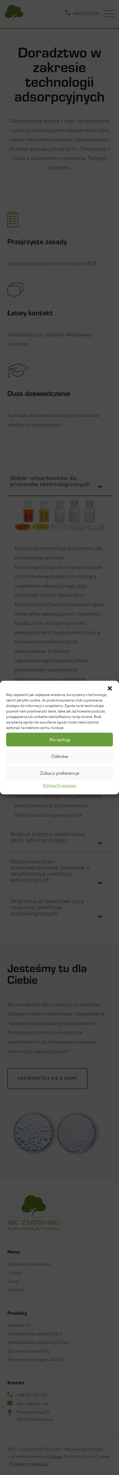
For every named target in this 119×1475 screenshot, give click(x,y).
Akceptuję (59, 739)
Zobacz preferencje (59, 773)
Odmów (59, 756)
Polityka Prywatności (59, 785)
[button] (110, 688)
